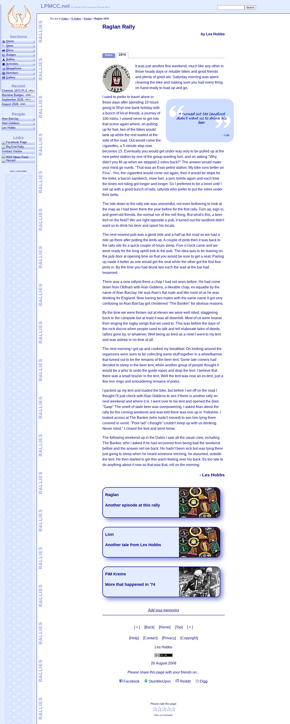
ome (10, 41)
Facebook (131, 681)
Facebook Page (16, 142)
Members (12, 73)
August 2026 (11, 104)
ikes (10, 50)
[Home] (164, 627)
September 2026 (13, 99)
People (18, 114)
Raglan (88, 18)
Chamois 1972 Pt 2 (15, 90)
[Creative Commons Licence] (164, 655)
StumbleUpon (159, 681)
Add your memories (163, 610)
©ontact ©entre (12, 151)
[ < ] (137, 627)
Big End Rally (15, 146)
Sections (18, 36)
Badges (11, 54)
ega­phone (13, 68)
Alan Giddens (10, 123)
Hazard (10, 160)
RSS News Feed (16, 157)
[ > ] (190, 627)
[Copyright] (189, 638)
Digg (203, 681)
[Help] (134, 638)
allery (10, 77)
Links (18, 137)
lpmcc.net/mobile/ (18, 171)
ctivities (12, 63)
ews (9, 45)
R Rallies (76, 18)
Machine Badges (14, 95)
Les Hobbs (9, 127)
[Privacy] (169, 638)
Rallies (65, 18)
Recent (18, 86)
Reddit (185, 681)
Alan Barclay (10, 118)
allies (10, 59)
